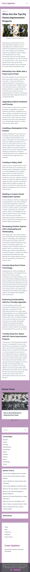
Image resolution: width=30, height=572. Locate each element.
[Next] (26, 406)
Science (5, 457)
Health (5, 452)
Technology (6, 462)
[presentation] (15, 401)
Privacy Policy (9, 537)
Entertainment (7, 447)
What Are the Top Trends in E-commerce (15, 489)
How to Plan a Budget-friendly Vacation (14, 473)
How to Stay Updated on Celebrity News (15, 486)
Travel (4, 464)
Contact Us (8, 532)
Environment (6, 449)
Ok (11, 569)
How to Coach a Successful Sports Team (15, 504)
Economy (5, 444)
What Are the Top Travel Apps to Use (14, 501)
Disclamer (7, 534)
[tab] (13, 420)
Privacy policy (17, 569)
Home (6, 527)
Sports (5, 459)
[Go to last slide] (4, 406)
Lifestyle (4, 11)
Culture (5, 442)
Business (5, 439)
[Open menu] (27, 3)
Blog (6, 529)
